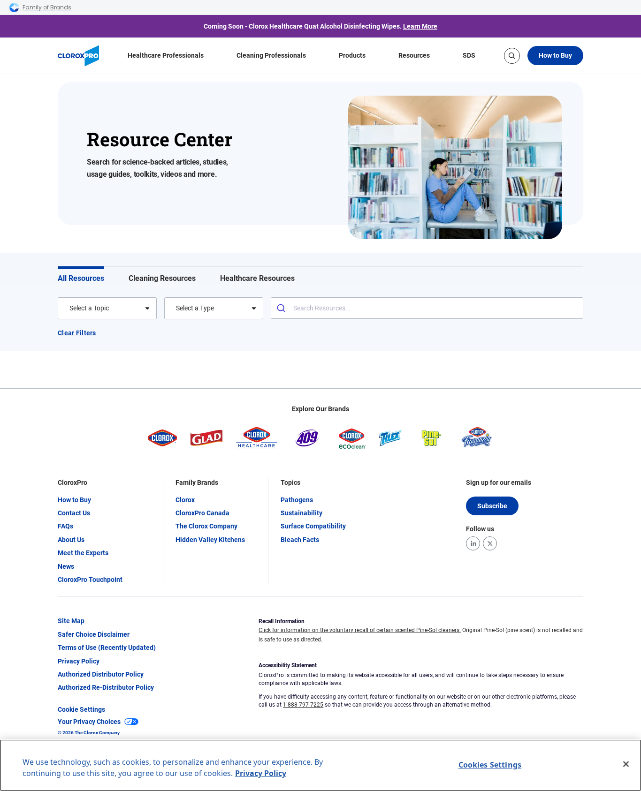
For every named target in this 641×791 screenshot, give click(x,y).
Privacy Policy (78, 661)
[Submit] (282, 308)
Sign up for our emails (498, 482)
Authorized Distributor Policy (101, 674)
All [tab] (81, 278)
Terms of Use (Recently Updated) (107, 647)
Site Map (71, 621)
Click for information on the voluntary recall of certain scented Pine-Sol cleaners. (360, 630)
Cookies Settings (490, 765)
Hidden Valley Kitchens (210, 539)
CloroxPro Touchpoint (90, 579)
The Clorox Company (206, 526)
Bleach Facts (300, 539)
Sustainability (301, 513)
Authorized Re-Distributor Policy (106, 687)
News (66, 566)
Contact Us (74, 513)
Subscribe (492, 506)
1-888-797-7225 (303, 704)
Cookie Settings (81, 709)
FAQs (65, 526)
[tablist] (320, 275)
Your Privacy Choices (89, 721)
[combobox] (70, 308)
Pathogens (297, 500)
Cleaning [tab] (162, 278)
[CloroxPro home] (78, 56)
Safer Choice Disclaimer (94, 634)
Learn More (420, 26)
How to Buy (555, 55)
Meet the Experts (83, 553)
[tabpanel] (320, 336)
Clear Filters (77, 333)
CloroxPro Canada (202, 513)
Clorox (185, 500)
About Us (71, 539)
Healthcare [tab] (257, 278)
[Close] (626, 764)
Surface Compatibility (313, 526)
